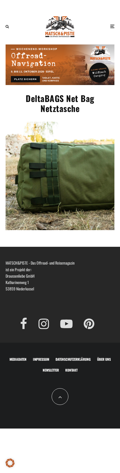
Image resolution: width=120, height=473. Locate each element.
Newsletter (51, 370)
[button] (10, 463)
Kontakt (71, 370)
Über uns (104, 359)
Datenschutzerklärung (73, 359)
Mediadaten (18, 359)
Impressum (41, 359)
